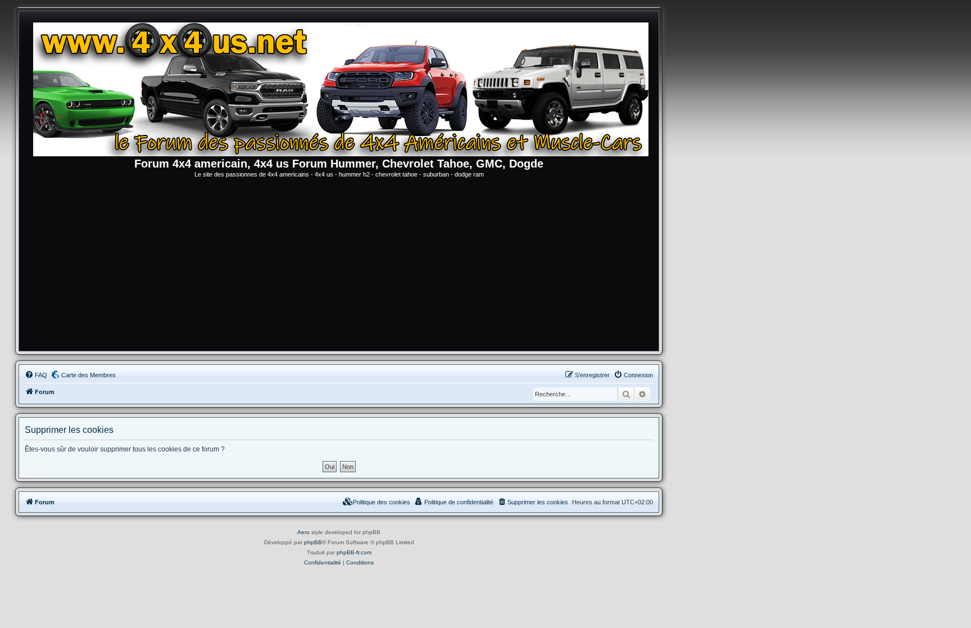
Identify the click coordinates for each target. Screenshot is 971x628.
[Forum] (344, 87)
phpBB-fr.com (354, 552)
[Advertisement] (339, 266)
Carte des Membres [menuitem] (88, 375)
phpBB (313, 542)
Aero (303, 532)
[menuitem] (36, 375)
